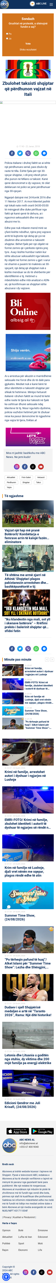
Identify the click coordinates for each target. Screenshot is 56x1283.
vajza (9, 487)
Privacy (7, 1217)
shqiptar (26, 482)
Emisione (43, 1230)
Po (10, 34)
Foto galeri (26, 477)
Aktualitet (11, 477)
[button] (6, 1277)
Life (40, 1250)
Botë (20, 1230)
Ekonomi (23, 1250)
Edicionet (43, 1237)
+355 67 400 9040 (29, 1147)
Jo (10, 38)
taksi (38, 482)
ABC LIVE (41, 4)
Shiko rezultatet (28, 49)
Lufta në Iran (25, 1237)
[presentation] (47, 660)
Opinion (6, 1230)
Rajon (5, 1250)
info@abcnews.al (28, 1143)
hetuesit (41, 477)
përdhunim (11, 482)
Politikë (6, 1243)
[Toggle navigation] (51, 5)
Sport (21, 1243)
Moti (40, 1243)
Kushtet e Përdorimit (24, 1217)
